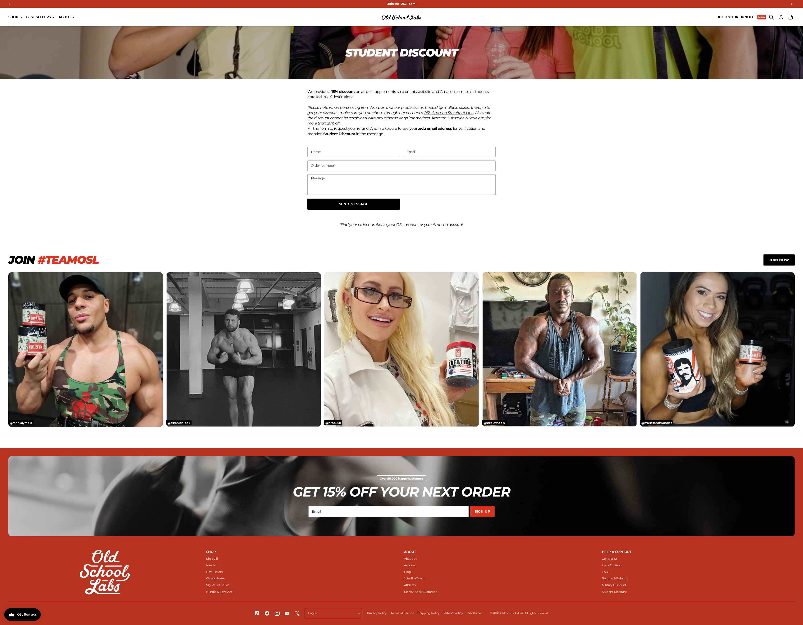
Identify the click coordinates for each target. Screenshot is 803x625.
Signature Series (217, 585)
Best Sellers (214, 572)
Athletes (410, 585)
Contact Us (610, 559)
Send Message (353, 204)
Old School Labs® (512, 613)
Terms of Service (403, 613)
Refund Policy (454, 613)
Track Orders (611, 565)
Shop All (212, 559)
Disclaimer (474, 613)
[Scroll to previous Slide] (9, 4)
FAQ (605, 572)
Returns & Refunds (615, 578)
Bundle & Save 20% (219, 592)
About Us (410, 559)
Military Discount (614, 585)
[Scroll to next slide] (792, 4)
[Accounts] (781, 17)
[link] (401, 4)
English (313, 613)
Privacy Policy (377, 613)
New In (211, 565)
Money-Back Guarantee (420, 592)
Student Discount (614, 592)
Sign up (482, 511)
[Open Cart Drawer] (791, 17)
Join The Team (414, 578)
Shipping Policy (429, 613)
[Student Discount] (401, 17)
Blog (407, 572)
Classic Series (215, 578)
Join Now (779, 260)
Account (410, 565)
